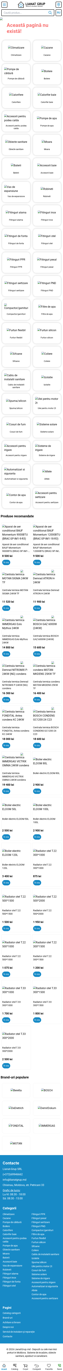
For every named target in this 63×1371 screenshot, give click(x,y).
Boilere (6, 1226)
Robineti (7, 1269)
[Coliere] (47, 354)
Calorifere (8, 1230)
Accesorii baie (10, 1261)
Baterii (6, 1257)
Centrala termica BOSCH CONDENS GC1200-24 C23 (46, 730)
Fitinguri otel (9, 1285)
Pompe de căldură (12, 1222)
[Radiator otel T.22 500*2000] (47, 898)
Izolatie (35, 1258)
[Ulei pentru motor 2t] (47, 401)
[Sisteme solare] (47, 424)
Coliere (35, 1250)
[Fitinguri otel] (47, 236)
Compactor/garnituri (42, 1230)
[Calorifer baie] (47, 95)
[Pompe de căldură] (16, 71)
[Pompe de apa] (47, 118)
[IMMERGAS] (47, 1126)
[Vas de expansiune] (16, 189)
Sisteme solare (39, 1274)
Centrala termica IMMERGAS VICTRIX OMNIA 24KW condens (14, 776)
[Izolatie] (47, 377)
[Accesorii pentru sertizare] (47, 495)
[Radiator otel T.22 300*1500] (47, 944)
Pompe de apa (10, 1245)
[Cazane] (47, 47)
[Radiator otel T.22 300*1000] (47, 853)
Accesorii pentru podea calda (15, 1240)
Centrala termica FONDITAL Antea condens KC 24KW (15, 730)
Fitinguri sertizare (41, 1222)
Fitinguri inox (9, 1277)
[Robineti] (47, 189)
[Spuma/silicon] (16, 401)
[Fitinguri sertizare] (16, 283)
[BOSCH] (47, 1090)
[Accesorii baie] (47, 165)
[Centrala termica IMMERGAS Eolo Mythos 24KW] (16, 624)
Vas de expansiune (12, 1265)
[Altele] (47, 471)
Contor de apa (39, 1294)
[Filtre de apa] (47, 306)
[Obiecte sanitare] (16, 142)
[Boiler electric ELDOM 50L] (16, 807)
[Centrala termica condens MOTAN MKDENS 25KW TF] (47, 670)
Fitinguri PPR (38, 1214)
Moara (6, 1253)
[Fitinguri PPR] (16, 259)
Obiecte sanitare (11, 1249)
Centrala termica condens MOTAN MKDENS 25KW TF (46, 685)
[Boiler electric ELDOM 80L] (47, 761)
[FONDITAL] (16, 1126)
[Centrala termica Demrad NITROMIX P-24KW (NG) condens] (16, 670)
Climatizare (8, 1214)
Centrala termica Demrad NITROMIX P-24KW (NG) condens (15, 685)
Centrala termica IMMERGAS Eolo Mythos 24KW (15, 639)
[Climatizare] (16, 47)
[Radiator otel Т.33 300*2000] (16, 1036)
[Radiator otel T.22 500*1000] (16, 944)
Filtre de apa (38, 1234)
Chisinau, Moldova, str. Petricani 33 (23, 1185)
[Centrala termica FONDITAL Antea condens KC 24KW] (16, 715)
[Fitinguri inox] (47, 212)
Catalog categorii (11, 1313)
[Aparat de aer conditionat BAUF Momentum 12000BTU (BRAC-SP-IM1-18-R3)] (47, 532)
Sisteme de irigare (41, 1278)
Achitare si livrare (11, 1322)
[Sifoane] (16, 354)
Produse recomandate (17, 516)
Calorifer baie (9, 1234)
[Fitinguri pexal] (47, 259)
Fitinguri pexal (39, 1218)
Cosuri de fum (39, 1270)
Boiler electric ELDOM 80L (46, 773)
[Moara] (47, 142)
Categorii (9, 1208)
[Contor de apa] (16, 495)
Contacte (11, 1163)
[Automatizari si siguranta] (16, 471)
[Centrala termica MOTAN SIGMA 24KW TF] (16, 578)
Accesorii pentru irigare (43, 1282)
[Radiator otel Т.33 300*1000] (16, 990)
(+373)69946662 (13, 1174)
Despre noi (8, 1327)
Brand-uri (7, 1317)
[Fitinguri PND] (47, 283)
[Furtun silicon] (47, 330)
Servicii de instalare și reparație (19, 1331)
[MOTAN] (16, 1143)
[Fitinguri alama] (16, 212)
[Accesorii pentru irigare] (16, 448)
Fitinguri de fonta (11, 1281)
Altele (34, 1290)
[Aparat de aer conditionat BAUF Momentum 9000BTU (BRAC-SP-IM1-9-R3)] (16, 532)
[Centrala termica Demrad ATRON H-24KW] (47, 578)
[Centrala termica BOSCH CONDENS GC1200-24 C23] (47, 715)
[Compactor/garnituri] (16, 306)
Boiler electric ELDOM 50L (15, 819)
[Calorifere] (16, 95)
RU (58, 12)
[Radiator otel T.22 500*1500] (16, 898)
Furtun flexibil (39, 1238)
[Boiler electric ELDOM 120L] (16, 853)
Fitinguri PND (38, 1226)
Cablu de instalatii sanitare (45, 1254)
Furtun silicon (39, 1242)
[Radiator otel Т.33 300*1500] (47, 990)
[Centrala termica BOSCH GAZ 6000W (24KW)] (47, 624)
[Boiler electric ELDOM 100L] (47, 807)
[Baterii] (16, 165)
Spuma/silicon (39, 1262)
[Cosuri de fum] (16, 424)
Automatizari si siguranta (45, 1286)
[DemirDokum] (47, 1108)
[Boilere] (47, 71)
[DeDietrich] (16, 1108)
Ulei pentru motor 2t (42, 1266)
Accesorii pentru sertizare (45, 1298)
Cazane (7, 1218)
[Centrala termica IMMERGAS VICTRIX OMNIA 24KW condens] (16, 761)
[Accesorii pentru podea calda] (16, 118)
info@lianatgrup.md (14, 1179)
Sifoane (35, 1246)
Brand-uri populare (15, 1077)
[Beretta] (16, 1090)
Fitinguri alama (10, 1273)
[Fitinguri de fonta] (16, 236)
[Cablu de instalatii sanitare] (16, 377)
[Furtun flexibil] (16, 330)
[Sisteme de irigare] (47, 448)
